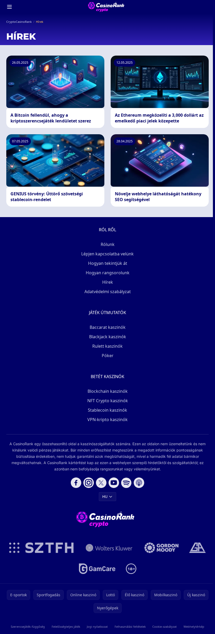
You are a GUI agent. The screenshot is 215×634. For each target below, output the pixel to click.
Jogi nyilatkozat (97, 626)
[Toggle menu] (9, 7)
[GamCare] (97, 568)
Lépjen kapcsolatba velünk (107, 254)
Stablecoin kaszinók (107, 410)
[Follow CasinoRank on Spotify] (126, 482)
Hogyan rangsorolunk (108, 273)
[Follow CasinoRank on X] (101, 482)
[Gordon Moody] (161, 547)
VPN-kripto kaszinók (107, 419)
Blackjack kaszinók (107, 337)
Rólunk (108, 244)
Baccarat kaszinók (108, 327)
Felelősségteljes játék (66, 626)
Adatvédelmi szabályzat (107, 291)
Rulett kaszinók (107, 346)
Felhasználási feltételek (130, 626)
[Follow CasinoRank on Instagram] (88, 482)
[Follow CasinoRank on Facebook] (76, 482)
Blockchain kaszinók (108, 391)
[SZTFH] (41, 547)
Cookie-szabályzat (164, 626)
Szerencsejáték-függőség (28, 626)
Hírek (107, 282)
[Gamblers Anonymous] (197, 547)
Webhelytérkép (194, 626)
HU (105, 496)
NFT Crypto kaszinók (107, 401)
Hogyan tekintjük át (107, 263)
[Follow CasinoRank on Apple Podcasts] (139, 482)
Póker (108, 355)
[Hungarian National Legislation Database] (109, 547)
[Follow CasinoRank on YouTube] (114, 482)
